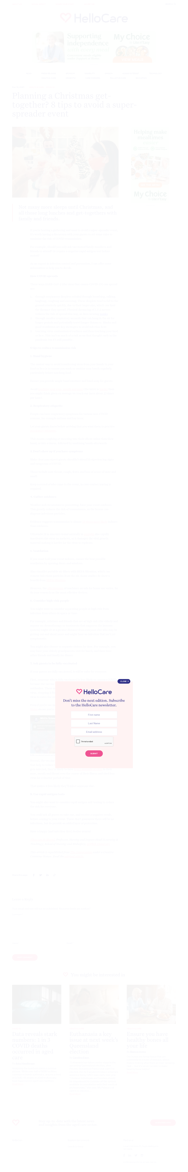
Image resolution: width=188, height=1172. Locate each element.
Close (123, 681)
